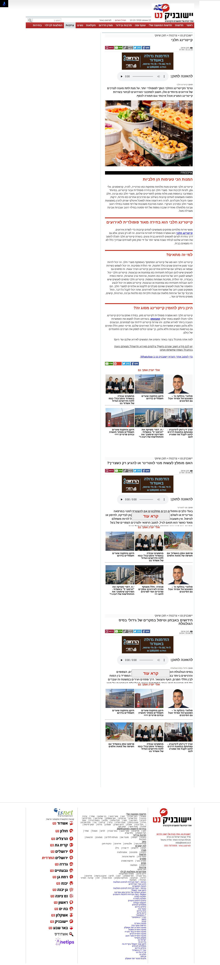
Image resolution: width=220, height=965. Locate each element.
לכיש (103, 831)
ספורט (143, 858)
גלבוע (105, 820)
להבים (143, 820)
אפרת (129, 824)
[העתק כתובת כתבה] (128, 49)
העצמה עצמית (139, 902)
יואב (123, 816)
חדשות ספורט (127, 861)
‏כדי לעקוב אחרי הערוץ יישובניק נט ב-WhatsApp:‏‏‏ (166, 356)
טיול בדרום (141, 911)
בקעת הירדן (94, 820)
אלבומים (128, 843)
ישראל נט (141, 940)
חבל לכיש (87, 818)
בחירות (37, 25)
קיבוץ (144, 921)
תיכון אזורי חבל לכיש (137, 884)
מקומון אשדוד (140, 938)
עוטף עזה (140, 25)
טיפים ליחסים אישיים (137, 900)
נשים (80, 25)
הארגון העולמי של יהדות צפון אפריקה (130, 892)
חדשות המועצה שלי (160, 25)
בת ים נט (142, 942)
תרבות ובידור (124, 25)
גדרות (99, 824)
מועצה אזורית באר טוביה (135, 931)
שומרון (108, 824)
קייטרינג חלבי (182, 85)
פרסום (143, 956)
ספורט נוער (141, 861)
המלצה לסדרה (139, 898)
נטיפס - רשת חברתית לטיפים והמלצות (129, 882)
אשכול (143, 816)
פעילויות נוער (140, 843)
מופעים (99, 837)
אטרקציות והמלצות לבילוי (133, 871)
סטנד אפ (125, 837)
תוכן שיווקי (160, 35)
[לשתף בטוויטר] (137, 49)
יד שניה (125, 848)
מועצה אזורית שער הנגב (135, 936)
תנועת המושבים (139, 886)
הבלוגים (134, 878)
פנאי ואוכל (107, 878)
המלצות (133, 865)
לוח (98, 878)
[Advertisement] (63, 82)
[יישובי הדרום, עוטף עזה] (173, 22)
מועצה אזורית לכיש (137, 933)
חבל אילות (115, 820)
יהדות (143, 878)
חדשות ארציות (128, 856)
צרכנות (70, 25)
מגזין (143, 850)
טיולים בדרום (140, 907)
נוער (144, 841)
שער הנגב (113, 816)
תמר (125, 820)
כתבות (143, 837)
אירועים (118, 843)
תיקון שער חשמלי (138, 890)
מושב (143, 919)
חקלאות (91, 25)
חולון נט (142, 954)
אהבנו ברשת (100, 876)
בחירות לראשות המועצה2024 (131, 828)
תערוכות (142, 839)
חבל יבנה (139, 824)
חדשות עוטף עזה (138, 925)
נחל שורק (133, 818)
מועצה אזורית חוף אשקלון (135, 927)
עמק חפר (122, 826)
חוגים (143, 848)
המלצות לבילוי (53, 25)
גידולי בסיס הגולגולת (179, 668)
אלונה (143, 826)
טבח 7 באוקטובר (138, 917)
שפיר (92, 816)
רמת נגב (133, 820)
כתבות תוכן (106, 843)
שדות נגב (99, 818)
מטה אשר (133, 826)
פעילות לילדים (112, 837)
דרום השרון (119, 824)
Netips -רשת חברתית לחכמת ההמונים (129, 894)
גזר (95, 822)
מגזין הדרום (106, 25)
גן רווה (102, 822)
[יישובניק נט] (171, 826)
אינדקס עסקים (121, 878)
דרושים (135, 848)
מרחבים (122, 818)
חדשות (179, 25)
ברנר (110, 822)
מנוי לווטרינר (182, 508)
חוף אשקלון (111, 818)
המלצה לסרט (140, 896)
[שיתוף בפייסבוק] (145, 49)
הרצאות (89, 837)
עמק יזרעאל (89, 824)
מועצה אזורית (140, 923)
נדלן (117, 848)
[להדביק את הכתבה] (117, 364)
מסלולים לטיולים (139, 905)
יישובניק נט (186, 35)
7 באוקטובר (140, 915)
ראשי (189, 25)
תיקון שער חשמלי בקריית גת (134, 944)
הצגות (134, 837)
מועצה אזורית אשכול (137, 929)
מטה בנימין (133, 822)
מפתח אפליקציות (126, 874)
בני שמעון (102, 816)
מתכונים (133, 852)
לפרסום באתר (105, 20)
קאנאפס (155, 318)
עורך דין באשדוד (139, 950)
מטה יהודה (120, 822)
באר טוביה (132, 816)
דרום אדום (141, 874)
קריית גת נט (141, 952)
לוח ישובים (140, 845)
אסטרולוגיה (122, 852)
